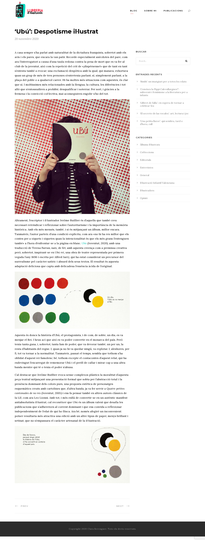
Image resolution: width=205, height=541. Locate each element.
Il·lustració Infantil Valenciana (157, 182)
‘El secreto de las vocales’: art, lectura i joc (164, 113)
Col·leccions (147, 152)
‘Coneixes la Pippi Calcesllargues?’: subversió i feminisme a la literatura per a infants (164, 92)
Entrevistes (146, 167)
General (144, 175)
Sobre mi (150, 10)
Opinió (144, 198)
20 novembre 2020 (27, 39)
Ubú (84, 243)
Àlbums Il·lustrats (150, 144)
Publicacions (173, 10)
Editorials (145, 159)
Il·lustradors (147, 190)
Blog (133, 10)
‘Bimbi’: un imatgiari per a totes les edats (163, 81)
